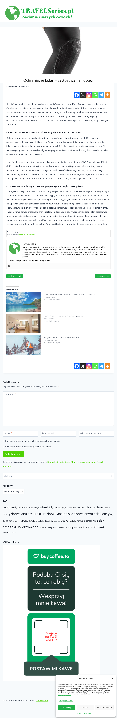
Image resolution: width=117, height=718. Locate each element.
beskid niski (24, 507)
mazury (15, 521)
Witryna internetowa (90, 433)
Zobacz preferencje (104, 707)
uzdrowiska (62, 528)
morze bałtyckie (41, 521)
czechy (6, 514)
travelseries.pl (11, 86)
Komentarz (10, 394)
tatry (50, 528)
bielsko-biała (94, 507)
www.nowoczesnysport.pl (27, 235)
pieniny (50, 521)
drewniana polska (60, 514)
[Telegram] (101, 95)
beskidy (47, 507)
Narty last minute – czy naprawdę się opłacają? (61, 337)
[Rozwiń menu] (112, 11)
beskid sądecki (36, 508)
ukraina (55, 528)
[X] (83, 95)
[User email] (9, 266)
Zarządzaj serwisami (66, 701)
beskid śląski (61, 507)
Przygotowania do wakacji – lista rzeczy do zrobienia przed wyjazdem (69, 294)
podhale (57, 521)
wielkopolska (72, 527)
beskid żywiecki (77, 507)
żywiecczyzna (9, 532)
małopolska (26, 520)
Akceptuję (67, 707)
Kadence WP (42, 700)
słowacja (44, 527)
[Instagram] (89, 95)
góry (10, 520)
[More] (107, 95)
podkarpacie (68, 520)
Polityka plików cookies (84, 713)
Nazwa (8, 433)
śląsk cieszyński (95, 527)
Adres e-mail (49, 433)
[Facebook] (77, 95)
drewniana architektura (28, 513)
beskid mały (10, 507)
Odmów (85, 707)
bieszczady (106, 508)
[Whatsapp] (95, 95)
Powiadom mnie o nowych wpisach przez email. (28, 446)
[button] (112, 678)
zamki (82, 527)
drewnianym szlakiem (90, 513)
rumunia (81, 520)
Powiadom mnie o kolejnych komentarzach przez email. (32, 441)
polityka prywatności (64, 695)
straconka (91, 520)
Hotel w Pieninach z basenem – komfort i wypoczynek (64, 316)
